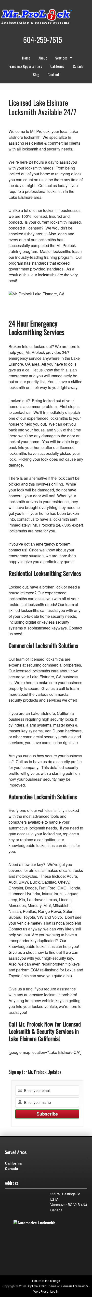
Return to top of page (46, 1280)
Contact (53, 74)
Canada (78, 66)
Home (26, 57)
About (43, 57)
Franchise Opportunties (25, 66)
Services (59, 58)
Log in (54, 1291)
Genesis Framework (74, 1286)
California (57, 66)
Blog (36, 74)
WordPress (40, 1291)
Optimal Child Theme (42, 1286)
